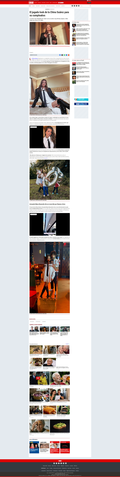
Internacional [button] (54, 2)
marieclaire (44, 442)
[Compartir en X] (62, 55)
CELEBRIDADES (47, 9)
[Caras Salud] (81, 100)
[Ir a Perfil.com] (89, 0)
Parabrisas (67, 465)
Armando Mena (38, 321)
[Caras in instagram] (72, 6)
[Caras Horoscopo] (81, 104)
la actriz (45, 158)
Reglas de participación (71, 470)
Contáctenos (55, 470)
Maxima (77, 468)
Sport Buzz (69, 468)
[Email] (68, 55)
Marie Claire (54, 465)
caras (55, 442)
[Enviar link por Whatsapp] (64, 55)
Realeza (47, 2)
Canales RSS (43, 470)
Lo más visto (75, 22)
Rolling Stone (64, 468)
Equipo (64, 470)
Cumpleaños (44, 321)
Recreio (73, 468)
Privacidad (60, 470)
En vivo (89, 2)
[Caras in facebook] (74, 6)
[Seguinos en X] (76, 6)
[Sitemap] (66, 463)
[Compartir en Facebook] (60, 55)
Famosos (39, 2)
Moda (51, 2)
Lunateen (71, 465)
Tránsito (77, 470)
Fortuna (58, 465)
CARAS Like (60, 2)
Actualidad (44, 2)
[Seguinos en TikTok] (78, 6)
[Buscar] (90, 5)
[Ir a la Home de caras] (31, 3)
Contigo (51, 468)
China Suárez (32, 321)
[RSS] (63, 463)
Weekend (62, 465)
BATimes (75, 465)
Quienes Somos (49, 470)
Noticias (35, 2)
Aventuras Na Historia (57, 468)
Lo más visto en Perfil (78, 60)
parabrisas (65, 442)
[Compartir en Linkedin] (66, 55)
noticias (34, 442)
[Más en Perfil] (35, 439)
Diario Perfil (45, 465)
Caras (48, 468)
